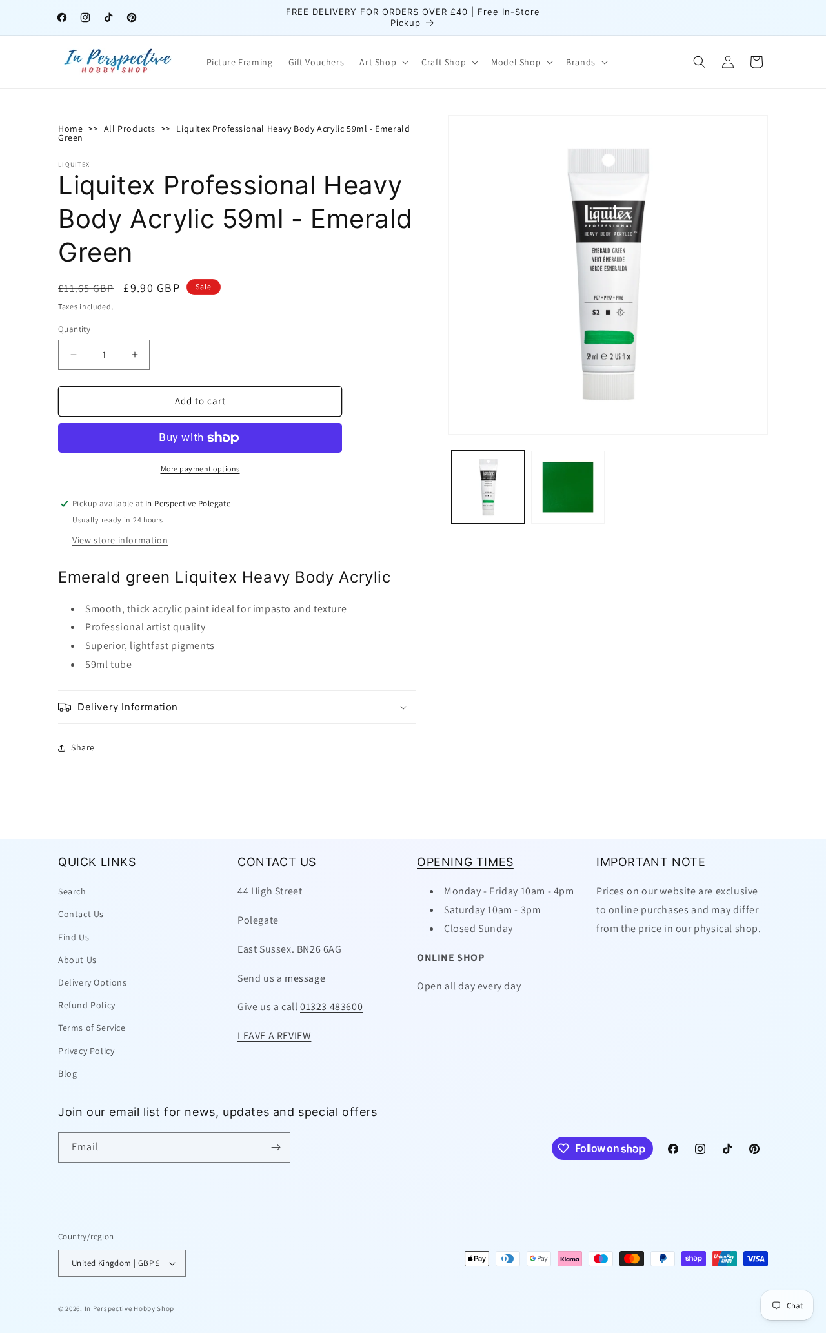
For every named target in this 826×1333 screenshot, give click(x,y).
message (305, 978)
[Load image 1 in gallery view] (488, 487)
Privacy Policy (86, 1051)
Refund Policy (87, 1005)
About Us (77, 960)
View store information (120, 540)
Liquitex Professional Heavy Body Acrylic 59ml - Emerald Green (234, 133)
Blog (67, 1073)
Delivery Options (92, 982)
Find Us (73, 937)
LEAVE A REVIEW (274, 1035)
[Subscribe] (275, 1147)
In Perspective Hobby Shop (130, 1308)
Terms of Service (92, 1027)
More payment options (200, 468)
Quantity (74, 329)
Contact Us (81, 914)
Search (72, 891)
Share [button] (83, 747)
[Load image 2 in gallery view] (567, 487)
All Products (130, 128)
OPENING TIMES (465, 862)
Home (70, 128)
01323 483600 (331, 1006)
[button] (383, 62)
